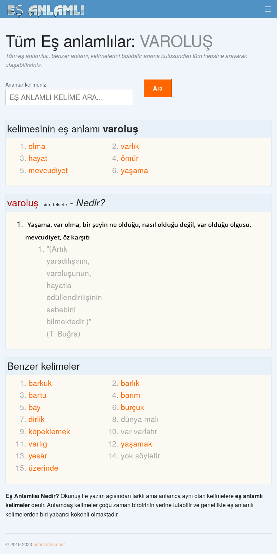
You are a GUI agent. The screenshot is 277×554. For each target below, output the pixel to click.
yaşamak (136, 443)
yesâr (37, 455)
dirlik (36, 418)
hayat (37, 157)
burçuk (132, 406)
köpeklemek (49, 431)
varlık (130, 145)
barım (130, 394)
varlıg (37, 443)
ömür (129, 157)
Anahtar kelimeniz (25, 84)
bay (34, 406)
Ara (158, 88)
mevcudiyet (48, 169)
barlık (130, 382)
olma (36, 145)
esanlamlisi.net (49, 544)
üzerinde (43, 467)
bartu (37, 394)
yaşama (134, 169)
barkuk (40, 382)
